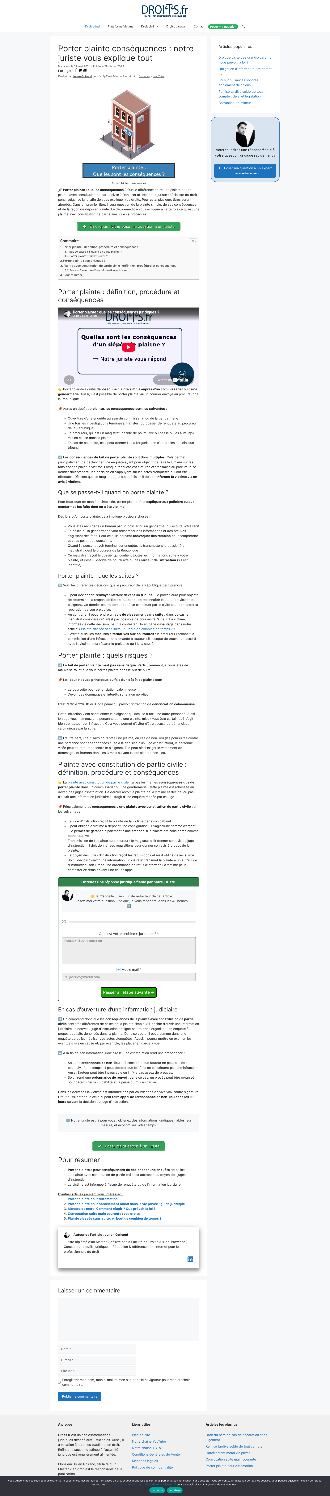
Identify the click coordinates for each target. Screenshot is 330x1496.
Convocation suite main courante (231, 1459)
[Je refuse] (325, 1486)
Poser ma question (223, 26)
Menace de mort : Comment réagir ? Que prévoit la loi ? (111, 1209)
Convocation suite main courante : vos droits (104, 1214)
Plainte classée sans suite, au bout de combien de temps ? (115, 1218)
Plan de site (141, 1435)
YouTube (158, 76)
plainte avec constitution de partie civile (98, 782)
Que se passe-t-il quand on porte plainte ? (95, 251)
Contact (199, 26)
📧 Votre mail (128, 970)
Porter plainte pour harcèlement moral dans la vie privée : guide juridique (126, 1204)
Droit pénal (92, 26)
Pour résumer (72, 275)
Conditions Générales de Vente (156, 1454)
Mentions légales (145, 1461)
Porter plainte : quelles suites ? (89, 256)
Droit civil (147, 26)
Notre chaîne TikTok (147, 1448)
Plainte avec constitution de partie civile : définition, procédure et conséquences (119, 265)
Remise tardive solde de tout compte (234, 1446)
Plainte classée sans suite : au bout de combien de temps (125, 629)
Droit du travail (176, 26)
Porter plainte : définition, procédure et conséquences (100, 247)
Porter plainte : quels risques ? (84, 260)
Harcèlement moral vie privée (228, 1453)
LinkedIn (144, 76)
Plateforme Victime (120, 26)
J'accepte (157, 1490)
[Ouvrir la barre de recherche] (243, 26)
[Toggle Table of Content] (191, 241)
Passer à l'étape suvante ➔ (128, 992)
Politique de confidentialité (152, 1467)
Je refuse (175, 1490)
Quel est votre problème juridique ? (129, 934)
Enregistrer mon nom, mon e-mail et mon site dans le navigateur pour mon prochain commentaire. (126, 1382)
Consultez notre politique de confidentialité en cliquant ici (141, 1484)
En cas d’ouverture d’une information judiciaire (98, 270)
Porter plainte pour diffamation (93, 1199)
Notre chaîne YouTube (149, 1441)
